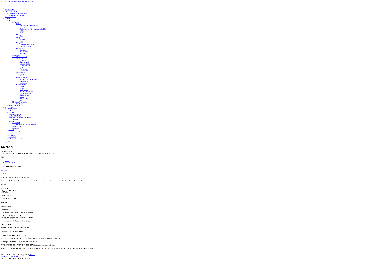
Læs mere (4, 170)
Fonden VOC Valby (7, 256)
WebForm (32, 255)
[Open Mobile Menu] (1, 5)
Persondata (17, 256)
